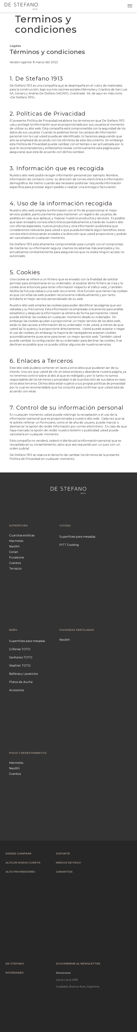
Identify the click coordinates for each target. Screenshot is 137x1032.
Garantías (64, 871)
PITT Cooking (69, 545)
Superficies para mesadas (77, 536)
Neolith (14, 546)
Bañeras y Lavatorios (23, 673)
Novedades (15, 972)
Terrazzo (15, 568)
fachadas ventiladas (76, 629)
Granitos (15, 563)
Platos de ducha (20, 682)
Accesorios (16, 690)
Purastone (16, 557)
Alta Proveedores (20, 871)
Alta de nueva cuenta (23, 862)
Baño (13, 629)
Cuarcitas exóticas (21, 535)
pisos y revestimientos (28, 753)
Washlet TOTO (20, 665)
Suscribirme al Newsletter (78, 963)
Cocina (65, 525)
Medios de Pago (68, 862)
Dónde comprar (18, 853)
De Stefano (15, 963)
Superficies (18, 525)
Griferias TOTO (19, 649)
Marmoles (16, 541)
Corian (13, 552)
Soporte (63, 853)
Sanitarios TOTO (20, 657)
